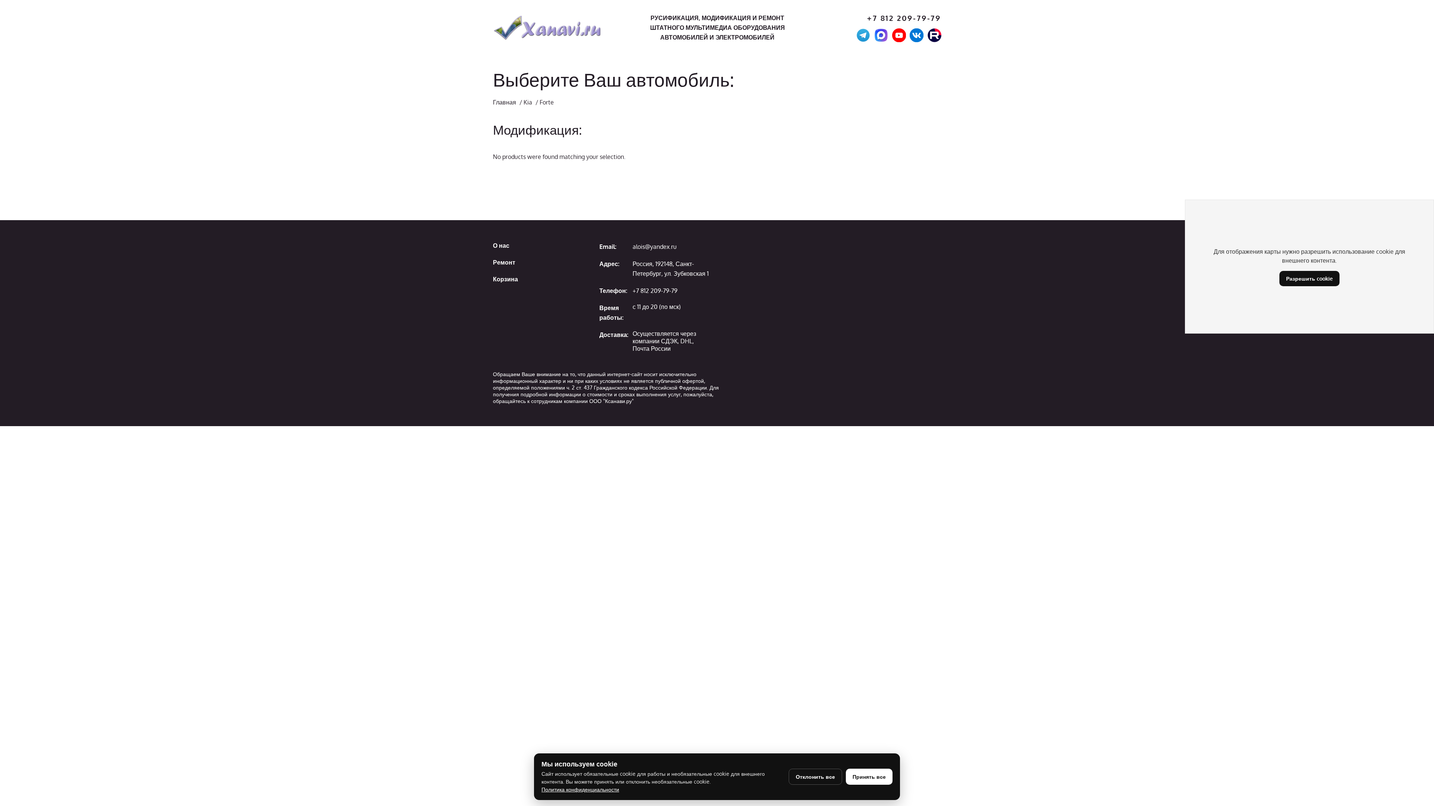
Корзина (505, 279)
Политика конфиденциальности (580, 789)
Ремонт (504, 262)
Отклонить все (815, 777)
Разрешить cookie (1309, 278)
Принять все (869, 777)
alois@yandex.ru (655, 246)
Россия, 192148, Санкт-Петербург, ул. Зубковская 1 (671, 268)
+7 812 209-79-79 (904, 18)
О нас (501, 245)
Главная (504, 102)
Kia (528, 102)
